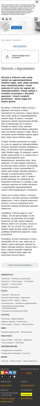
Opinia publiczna (28, 324)
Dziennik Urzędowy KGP (10, 332)
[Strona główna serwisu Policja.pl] (3, 19)
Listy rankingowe (8, 343)
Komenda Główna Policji (10, 297)
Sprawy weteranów (30, 361)
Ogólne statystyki (18, 319)
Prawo (3, 328)
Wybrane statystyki (8, 321)
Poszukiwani (29, 281)
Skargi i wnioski (16, 361)
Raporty (17, 324)
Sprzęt (24, 300)
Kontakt (4, 357)
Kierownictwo (15, 295)
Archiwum (26, 353)
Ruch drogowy (18, 281)
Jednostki (5, 295)
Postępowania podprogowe (11, 353)
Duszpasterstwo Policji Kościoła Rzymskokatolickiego (13, 307)
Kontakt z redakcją (6, 385)
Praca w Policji (6, 336)
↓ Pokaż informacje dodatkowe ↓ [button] (20, 265)
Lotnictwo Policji (16, 284)
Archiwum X (6, 281)
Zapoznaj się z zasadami (8, 398)
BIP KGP (29, 373)
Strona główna (6, 40)
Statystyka (5, 315)
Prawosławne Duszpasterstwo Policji (14, 311)
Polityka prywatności (7, 401)
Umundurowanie (8, 303)
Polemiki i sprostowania (10, 287)
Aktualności (17, 40)
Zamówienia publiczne (9, 346)
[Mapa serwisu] (6, 19)
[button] (36, 19)
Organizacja (25, 297)
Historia (17, 300)
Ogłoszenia (28, 340)
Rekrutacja (20, 343)
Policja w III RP (7, 300)
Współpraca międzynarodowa (26, 303)
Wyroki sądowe (26, 332)
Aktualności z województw (21, 278)
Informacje (5, 319)
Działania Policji (7, 274)
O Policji (4, 291)
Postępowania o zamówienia (12, 350)
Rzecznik (5, 361)
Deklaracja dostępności (27, 385)
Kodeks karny (22, 321)
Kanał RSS (2, 372)
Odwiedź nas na (6, 372)
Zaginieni (5, 284)
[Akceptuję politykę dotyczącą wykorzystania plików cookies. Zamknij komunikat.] (37, 2)
